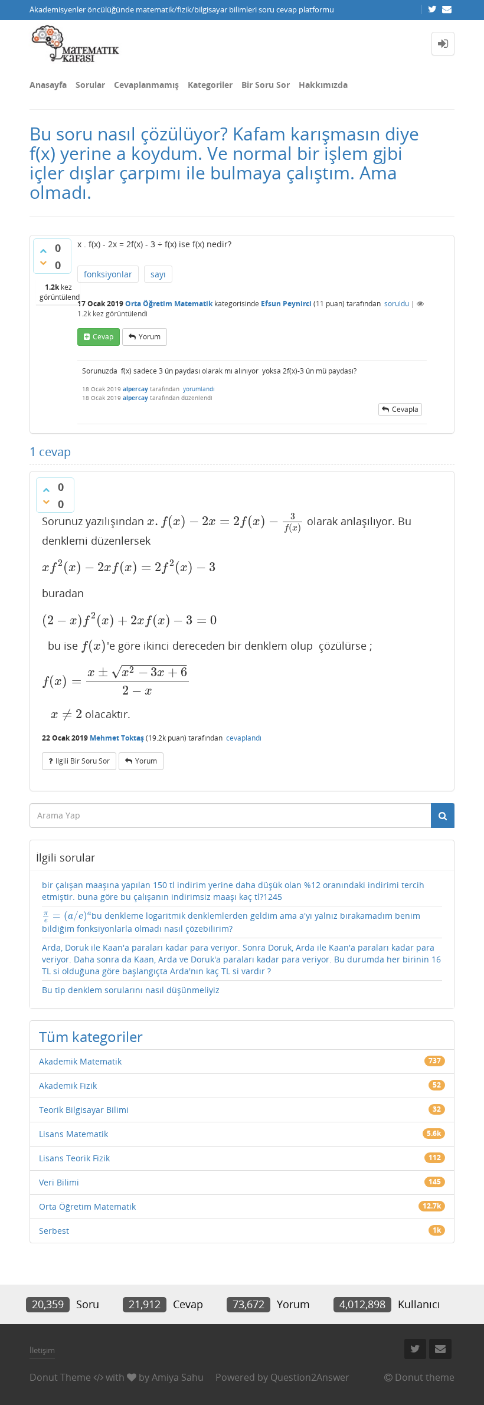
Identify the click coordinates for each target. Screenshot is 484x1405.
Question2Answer (309, 1377)
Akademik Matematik (80, 1061)
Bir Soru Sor (265, 84)
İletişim (42, 1350)
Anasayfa (48, 84)
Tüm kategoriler (91, 1036)
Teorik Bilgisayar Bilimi (84, 1109)
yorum (150, 337)
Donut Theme (60, 1377)
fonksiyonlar (108, 274)
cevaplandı (243, 738)
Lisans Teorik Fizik (74, 1158)
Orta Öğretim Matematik (168, 304)
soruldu (396, 304)
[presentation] (225, 521)
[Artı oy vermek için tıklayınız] (43, 251)
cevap (103, 337)
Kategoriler (210, 84)
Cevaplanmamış (146, 84)
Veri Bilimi (59, 1182)
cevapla (405, 409)
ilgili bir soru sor (82, 761)
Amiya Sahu (178, 1377)
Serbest (54, 1230)
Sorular (90, 84)
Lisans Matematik (73, 1133)
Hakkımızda (323, 84)
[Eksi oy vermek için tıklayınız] (43, 262)
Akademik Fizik (68, 1085)
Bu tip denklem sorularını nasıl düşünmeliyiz (131, 989)
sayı (158, 274)
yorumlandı (199, 389)
